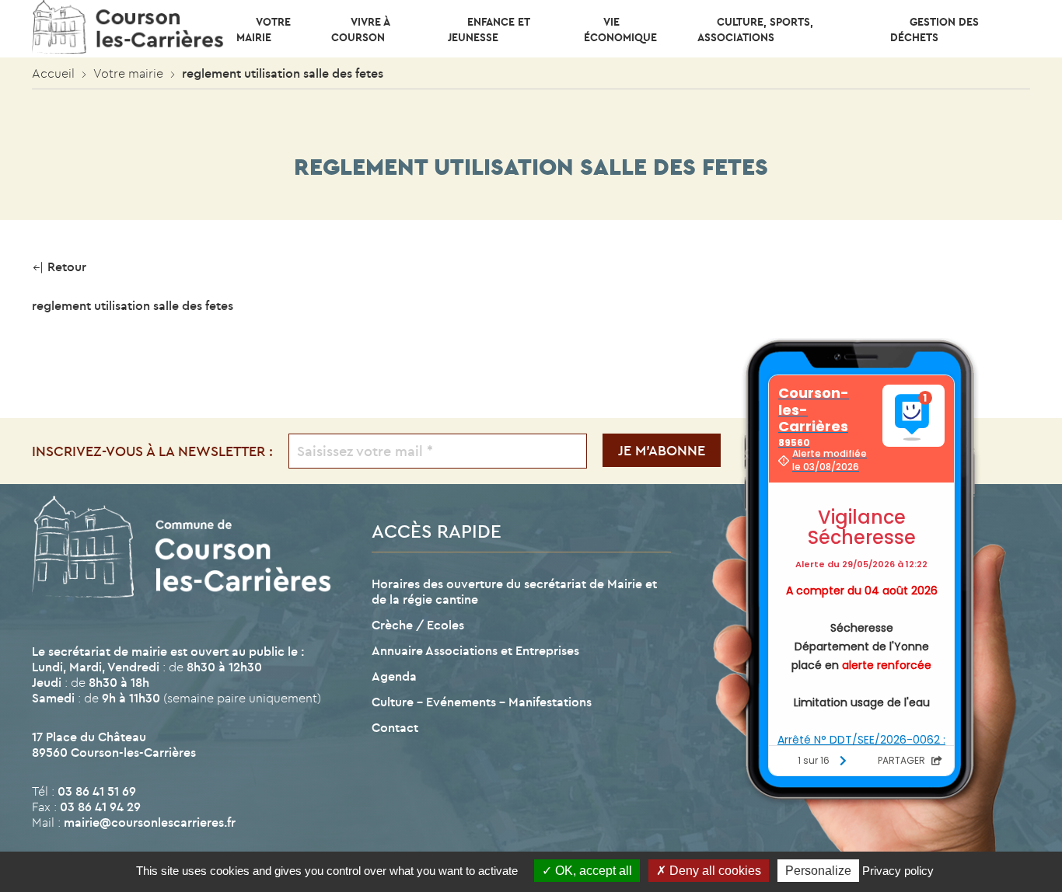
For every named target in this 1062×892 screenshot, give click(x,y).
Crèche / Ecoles (418, 624)
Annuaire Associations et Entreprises (475, 650)
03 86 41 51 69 (97, 791)
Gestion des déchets (934, 29)
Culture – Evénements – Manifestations (482, 701)
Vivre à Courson (360, 29)
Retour (65, 266)
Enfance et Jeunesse (488, 29)
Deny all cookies (713, 870)
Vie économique (620, 29)
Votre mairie (263, 29)
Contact (395, 727)
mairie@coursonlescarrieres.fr (150, 822)
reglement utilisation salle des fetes (132, 305)
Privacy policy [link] (898, 870)
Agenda (394, 676)
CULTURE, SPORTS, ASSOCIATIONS (755, 29)
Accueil (53, 73)
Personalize (818, 870)
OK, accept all (592, 870)
